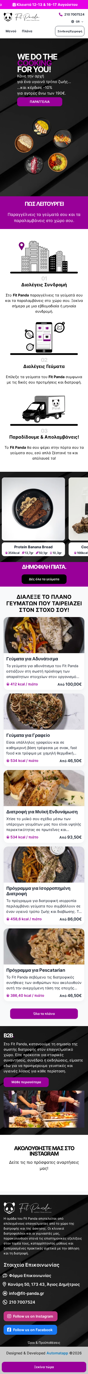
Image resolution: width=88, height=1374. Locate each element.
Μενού (11, 31)
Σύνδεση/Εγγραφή (70, 31)
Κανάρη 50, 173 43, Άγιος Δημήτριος (44, 1284)
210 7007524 (74, 14)
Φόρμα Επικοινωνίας (30, 1275)
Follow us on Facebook (33, 1330)
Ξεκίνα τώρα (44, 1367)
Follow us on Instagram (33, 1316)
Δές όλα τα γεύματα (44, 579)
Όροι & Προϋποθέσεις (44, 1342)
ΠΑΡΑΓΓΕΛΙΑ (40, 102)
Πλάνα (27, 31)
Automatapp (57, 1353)
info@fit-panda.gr (26, 1293)
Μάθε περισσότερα (26, 1082)
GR (78, 21)
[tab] (33, 517)
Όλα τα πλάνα (44, 1013)
